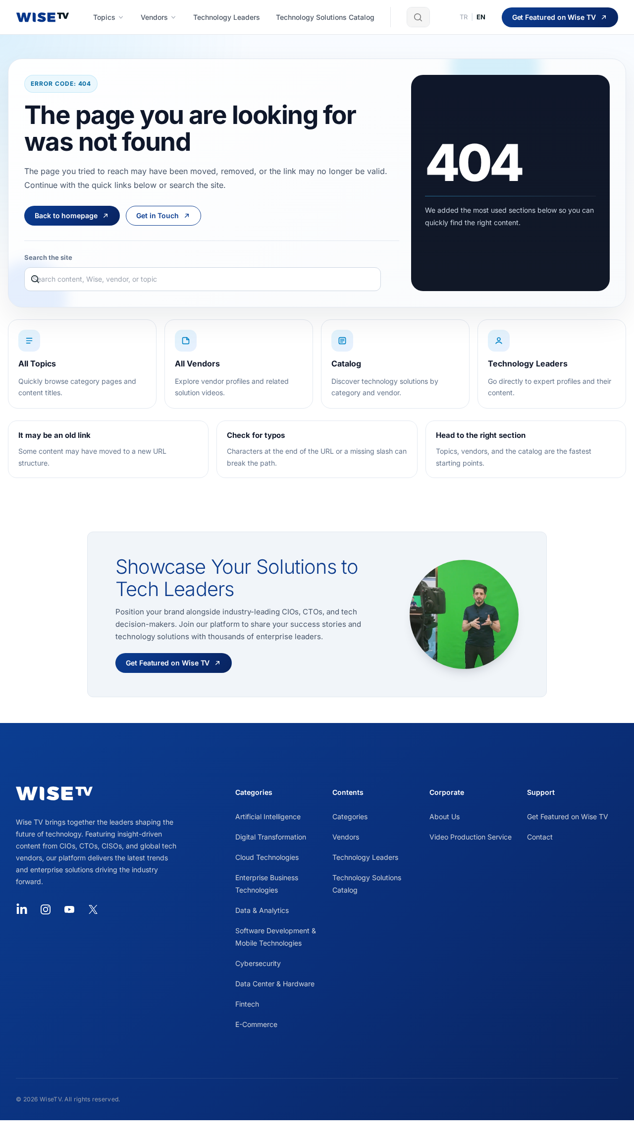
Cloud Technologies (267, 857)
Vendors (345, 837)
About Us (444, 816)
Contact (540, 837)
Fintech (247, 1004)
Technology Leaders (365, 857)
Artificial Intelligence (268, 816)
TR (464, 17)
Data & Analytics (262, 910)
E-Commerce (256, 1024)
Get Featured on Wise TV (567, 816)
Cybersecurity (258, 963)
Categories (350, 816)
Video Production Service (470, 837)
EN (481, 17)
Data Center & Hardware (275, 983)
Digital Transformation (270, 837)
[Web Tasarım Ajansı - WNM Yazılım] (317, 1131)
